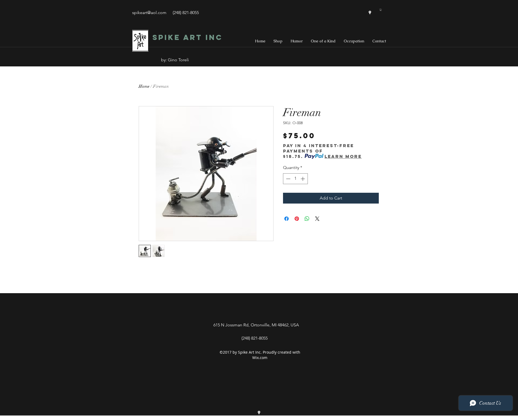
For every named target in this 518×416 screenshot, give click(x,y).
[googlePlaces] (370, 12)
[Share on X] (317, 218)
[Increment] (303, 179)
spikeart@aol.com (149, 12)
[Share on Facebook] (286, 218)
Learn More (343, 156)
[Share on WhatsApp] (307, 218)
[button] (380, 10)
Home (144, 86)
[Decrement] (287, 179)
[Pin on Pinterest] (297, 218)
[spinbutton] (295, 179)
